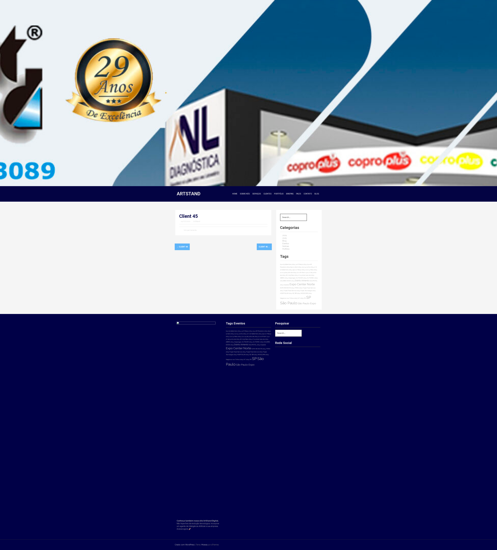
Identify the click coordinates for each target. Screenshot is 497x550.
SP (308, 297)
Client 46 (264, 247)
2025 (284, 238)
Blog (317, 194)
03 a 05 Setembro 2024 (287, 264)
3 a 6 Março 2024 (300, 264)
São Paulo (288, 303)
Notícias (285, 246)
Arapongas (291, 278)
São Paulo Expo (307, 303)
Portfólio (279, 194)
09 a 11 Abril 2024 (295, 267)
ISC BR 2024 (296, 293)
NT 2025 (300, 298)
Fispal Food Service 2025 (292, 290)
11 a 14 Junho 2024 (308, 267)
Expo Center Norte (302, 284)
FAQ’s (298, 194)
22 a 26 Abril (301, 272)
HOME (234, 194)
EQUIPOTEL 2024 (254, 345)
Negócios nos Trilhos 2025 (288, 298)
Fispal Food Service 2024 (237, 352)
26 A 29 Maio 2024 (292, 275)
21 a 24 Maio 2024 (311, 270)
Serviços (256, 194)
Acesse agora (182, 529)
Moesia (204, 545)
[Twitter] (296, 356)
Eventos (285, 243)
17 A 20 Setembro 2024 (254, 334)
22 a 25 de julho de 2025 (288, 272)
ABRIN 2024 (284, 278)
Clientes (268, 194)
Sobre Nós (245, 194)
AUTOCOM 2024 (301, 278)
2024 (284, 235)
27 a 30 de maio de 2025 (306, 275)
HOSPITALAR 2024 (286, 293)
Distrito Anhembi (302, 280)
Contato (308, 194)
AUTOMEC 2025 (312, 278)
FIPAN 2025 (298, 288)
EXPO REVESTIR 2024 (287, 288)
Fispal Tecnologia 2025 (307, 290)
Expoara (286, 285)
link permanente (190, 230)
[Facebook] (279, 356)
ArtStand (188, 193)
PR (305, 298)
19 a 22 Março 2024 (299, 270)
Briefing (290, 194)
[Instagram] (288, 356)
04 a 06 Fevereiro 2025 (260, 331)
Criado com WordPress (185, 545)
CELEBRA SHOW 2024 (287, 281)
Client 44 (182, 247)
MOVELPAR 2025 (306, 293)
